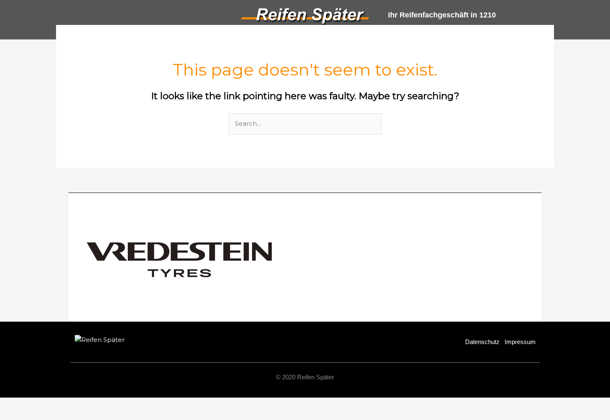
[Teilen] (86, 404)
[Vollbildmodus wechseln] (51, 404)
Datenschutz (482, 341)
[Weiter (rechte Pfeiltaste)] (51, 416)
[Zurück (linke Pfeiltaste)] (16, 416)
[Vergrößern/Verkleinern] (16, 404)
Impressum (520, 341)
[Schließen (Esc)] (121, 404)
